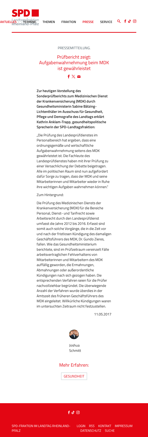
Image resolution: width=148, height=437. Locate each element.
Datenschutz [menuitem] (90, 430)
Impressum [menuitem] (123, 425)
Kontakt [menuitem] (104, 425)
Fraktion (68, 21)
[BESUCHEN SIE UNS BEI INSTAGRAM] (78, 412)
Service (106, 21)
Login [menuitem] (81, 425)
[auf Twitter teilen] (74, 77)
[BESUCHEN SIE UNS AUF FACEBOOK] (69, 412)
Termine (29, 21)
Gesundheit (74, 376)
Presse (88, 21)
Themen (49, 21)
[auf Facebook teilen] (70, 77)
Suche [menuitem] (110, 430)
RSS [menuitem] (92, 425)
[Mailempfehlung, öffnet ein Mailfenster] (79, 77)
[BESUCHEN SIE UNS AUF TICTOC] (73, 412)
